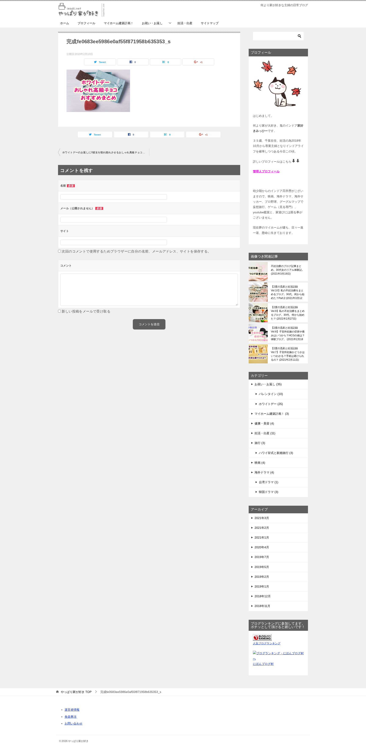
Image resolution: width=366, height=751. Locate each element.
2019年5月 (262, 567)
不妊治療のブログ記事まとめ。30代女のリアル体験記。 (287, 270)
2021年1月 (262, 537)
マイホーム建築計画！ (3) (272, 413)
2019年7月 (262, 557)
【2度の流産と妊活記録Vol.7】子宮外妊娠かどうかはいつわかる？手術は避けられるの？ (288, 354)
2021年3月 (262, 518)
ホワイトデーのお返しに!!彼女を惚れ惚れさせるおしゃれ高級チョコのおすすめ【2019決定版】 (105, 152)
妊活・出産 (184, 23)
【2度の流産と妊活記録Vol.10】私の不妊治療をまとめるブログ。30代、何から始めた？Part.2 (287, 292)
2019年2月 (262, 576)
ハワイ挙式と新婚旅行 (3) (276, 453)
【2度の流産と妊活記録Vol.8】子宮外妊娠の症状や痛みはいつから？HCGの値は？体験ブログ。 (288, 333)
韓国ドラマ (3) (268, 492)
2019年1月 (262, 586)
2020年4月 (262, 547)
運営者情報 (72, 709)
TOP (76, 692)
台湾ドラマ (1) (268, 482)
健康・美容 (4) (264, 423)
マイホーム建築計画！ (118, 23)
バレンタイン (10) (271, 394)
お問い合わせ (73, 723)
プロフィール (86, 23)
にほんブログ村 (263, 664)
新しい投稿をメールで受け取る (86, 311)
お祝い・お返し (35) (268, 384)
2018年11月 (262, 606)
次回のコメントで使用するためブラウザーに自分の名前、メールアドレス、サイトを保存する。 (136, 251)
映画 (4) (260, 462)
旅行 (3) (260, 443)
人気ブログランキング (266, 643)
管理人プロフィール (266, 171)
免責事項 (70, 716)
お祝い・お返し (152, 23)
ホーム (64, 23)
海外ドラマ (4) (264, 472)
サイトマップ (210, 23)
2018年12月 (263, 596)
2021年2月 (262, 527)
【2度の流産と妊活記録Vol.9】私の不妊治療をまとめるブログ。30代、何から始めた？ (288, 313)
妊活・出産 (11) (265, 433)
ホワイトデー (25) (271, 404)
